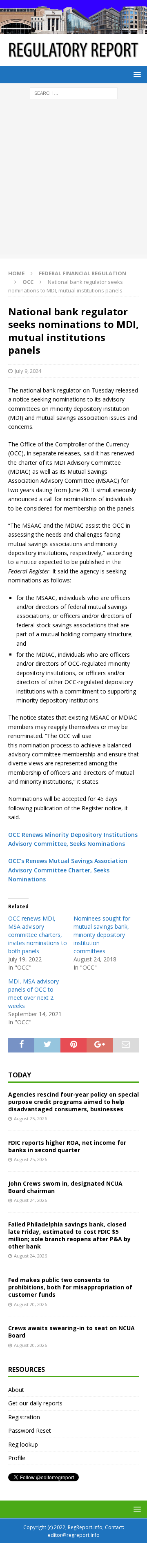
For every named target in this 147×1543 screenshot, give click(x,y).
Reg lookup (23, 1444)
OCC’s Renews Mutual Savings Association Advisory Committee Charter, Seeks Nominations (67, 870)
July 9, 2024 (28, 371)
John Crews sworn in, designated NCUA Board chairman (65, 1187)
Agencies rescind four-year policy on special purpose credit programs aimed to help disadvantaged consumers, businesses (73, 1101)
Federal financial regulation (82, 273)
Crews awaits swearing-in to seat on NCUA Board (71, 1331)
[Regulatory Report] (73, 29)
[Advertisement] (73, 180)
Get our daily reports (35, 1403)
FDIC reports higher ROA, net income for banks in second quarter (67, 1146)
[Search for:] (74, 92)
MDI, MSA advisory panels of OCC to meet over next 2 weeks (33, 993)
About (16, 1390)
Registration (24, 1417)
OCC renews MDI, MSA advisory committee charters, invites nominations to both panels (37, 934)
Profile (16, 1458)
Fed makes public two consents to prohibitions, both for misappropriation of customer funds (70, 1287)
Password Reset (29, 1430)
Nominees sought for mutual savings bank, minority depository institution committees (102, 934)
